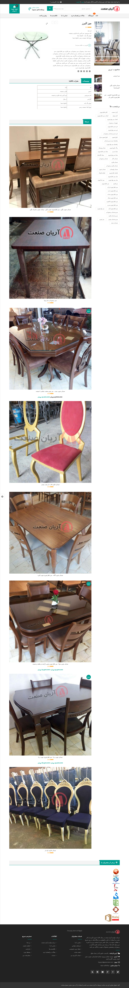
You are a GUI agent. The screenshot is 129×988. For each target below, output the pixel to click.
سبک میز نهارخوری (113, 155)
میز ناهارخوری (60, 51)
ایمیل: (115, 962)
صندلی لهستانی (114, 169)
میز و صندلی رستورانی (59, 53)
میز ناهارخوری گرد (113, 208)
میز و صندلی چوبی (113, 219)
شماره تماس (35, 7)
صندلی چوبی (102, 169)
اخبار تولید (115, 116)
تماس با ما (78, 942)
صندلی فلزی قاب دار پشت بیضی (50, 484)
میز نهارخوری (100, 208)
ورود (82, 2)
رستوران (81, 51)
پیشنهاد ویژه (27, 952)
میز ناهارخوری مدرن (112, 205)
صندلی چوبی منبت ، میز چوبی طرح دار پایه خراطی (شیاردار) (56, 23)
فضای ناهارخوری (113, 173)
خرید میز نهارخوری (113, 130)
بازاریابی (28, 949)
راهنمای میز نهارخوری (112, 144)
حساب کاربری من (76, 955)
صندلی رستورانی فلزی (70, 60)
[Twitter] (87, 71)
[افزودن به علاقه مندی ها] (57, 212)
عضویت (78, 2)
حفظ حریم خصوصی (75, 949)
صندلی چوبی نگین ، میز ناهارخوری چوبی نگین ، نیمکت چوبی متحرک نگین (50, 209)
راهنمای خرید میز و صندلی (111, 141)
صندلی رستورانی (103, 158)
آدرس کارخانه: (113, 953)
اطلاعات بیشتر (50, 212)
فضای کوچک (102, 173)
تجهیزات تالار (81, 58)
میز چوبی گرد (71, 63)
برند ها (28, 942)
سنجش (72, 46)
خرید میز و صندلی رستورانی (110, 133)
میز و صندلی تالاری (71, 53)
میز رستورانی (75, 51)
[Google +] (81, 71)
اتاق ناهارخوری (103, 112)
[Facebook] (89, 71)
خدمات (53, 955)
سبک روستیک (102, 148)
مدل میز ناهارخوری (113, 176)
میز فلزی (67, 51)
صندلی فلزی (60, 60)
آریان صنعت (115, 112)
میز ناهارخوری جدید (113, 191)
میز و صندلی (81, 53)
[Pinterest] (84, 71)
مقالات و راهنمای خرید (49, 952)
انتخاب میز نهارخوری (112, 119)
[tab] (86, 81)
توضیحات (86, 81)
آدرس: (115, 956)
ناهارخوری (58, 56)
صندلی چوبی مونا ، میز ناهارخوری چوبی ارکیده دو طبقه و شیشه (50, 664)
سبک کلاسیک (100, 155)
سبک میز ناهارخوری (103, 151)
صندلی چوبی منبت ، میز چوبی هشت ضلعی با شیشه (50, 391)
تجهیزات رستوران (113, 123)
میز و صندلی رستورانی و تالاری (81, 56)
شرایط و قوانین (76, 946)
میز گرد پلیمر (53, 23)
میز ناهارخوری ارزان (112, 187)
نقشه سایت (77, 952)
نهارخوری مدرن (80, 68)
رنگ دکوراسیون (114, 148)
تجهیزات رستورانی (72, 58)
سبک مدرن (115, 151)
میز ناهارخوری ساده (113, 194)
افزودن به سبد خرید (50, 396)
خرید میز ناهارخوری (113, 126)
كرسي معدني (82, 63)
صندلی (65, 58)
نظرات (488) (73, 81)
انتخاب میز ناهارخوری (102, 116)
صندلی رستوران (82, 60)
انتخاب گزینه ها (50, 669)
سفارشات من (26, 955)
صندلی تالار (59, 58)
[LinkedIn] (78, 71)
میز (77, 63)
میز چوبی (101, 219)
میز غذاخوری (101, 180)
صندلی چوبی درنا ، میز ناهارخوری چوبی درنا (50, 757)
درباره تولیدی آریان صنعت (48, 942)
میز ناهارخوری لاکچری (112, 201)
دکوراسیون (115, 137)
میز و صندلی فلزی (67, 56)
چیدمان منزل (114, 223)
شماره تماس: (114, 965)
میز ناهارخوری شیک (113, 198)
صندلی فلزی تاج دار (50, 850)
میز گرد (82, 65)
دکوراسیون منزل (103, 137)
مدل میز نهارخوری (113, 180)
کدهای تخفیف (26, 946)
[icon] (118, 972)
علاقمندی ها (52, 949)
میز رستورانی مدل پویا (50, 300)
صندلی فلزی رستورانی (112, 166)
